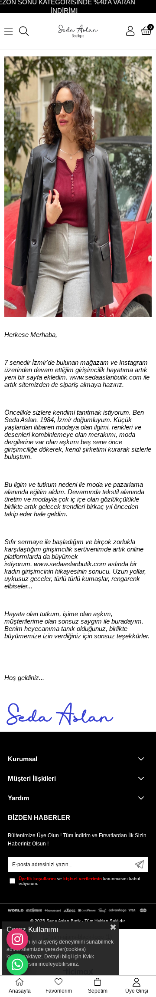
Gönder (139, 865)
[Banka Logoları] (78, 910)
